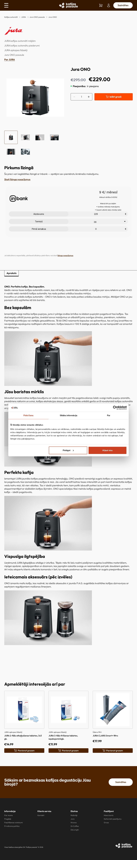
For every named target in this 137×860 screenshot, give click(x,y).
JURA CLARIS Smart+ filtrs (105, 735)
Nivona (74, 822)
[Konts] (108, 5)
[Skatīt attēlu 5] (11, 151)
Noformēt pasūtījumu (112, 819)
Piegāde (7, 819)
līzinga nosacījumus (65, 255)
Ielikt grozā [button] (115, 96)
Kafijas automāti (11, 17)
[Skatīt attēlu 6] (25, 151)
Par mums (8, 815)
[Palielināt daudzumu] (88, 96)
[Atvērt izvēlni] (7, 5)
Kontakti (40, 815)
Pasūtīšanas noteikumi (13, 822)
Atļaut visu (107, 450)
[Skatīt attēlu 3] (40, 137)
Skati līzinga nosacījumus (17, 179)
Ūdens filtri (97, 732)
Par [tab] (108, 415)
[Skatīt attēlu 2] (25, 137)
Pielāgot (67, 450)
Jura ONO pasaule (37, 17)
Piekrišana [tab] (28, 415)
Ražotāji (74, 815)
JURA (23, 17)
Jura (72, 819)
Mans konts (108, 815)
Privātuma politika (11, 826)
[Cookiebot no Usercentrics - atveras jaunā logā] (115, 408)
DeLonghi (75, 830)
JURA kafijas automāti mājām (20, 40)
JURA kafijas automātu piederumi (22, 45)
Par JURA (9, 59)
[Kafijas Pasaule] (124, 845)
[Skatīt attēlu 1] (11, 137)
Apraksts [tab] (11, 273)
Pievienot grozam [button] (26, 750)
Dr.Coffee (75, 826)
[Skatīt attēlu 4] (54, 137)
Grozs (106, 822)
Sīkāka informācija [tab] (68, 415)
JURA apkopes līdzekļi (15, 50)
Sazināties (123, 5)
